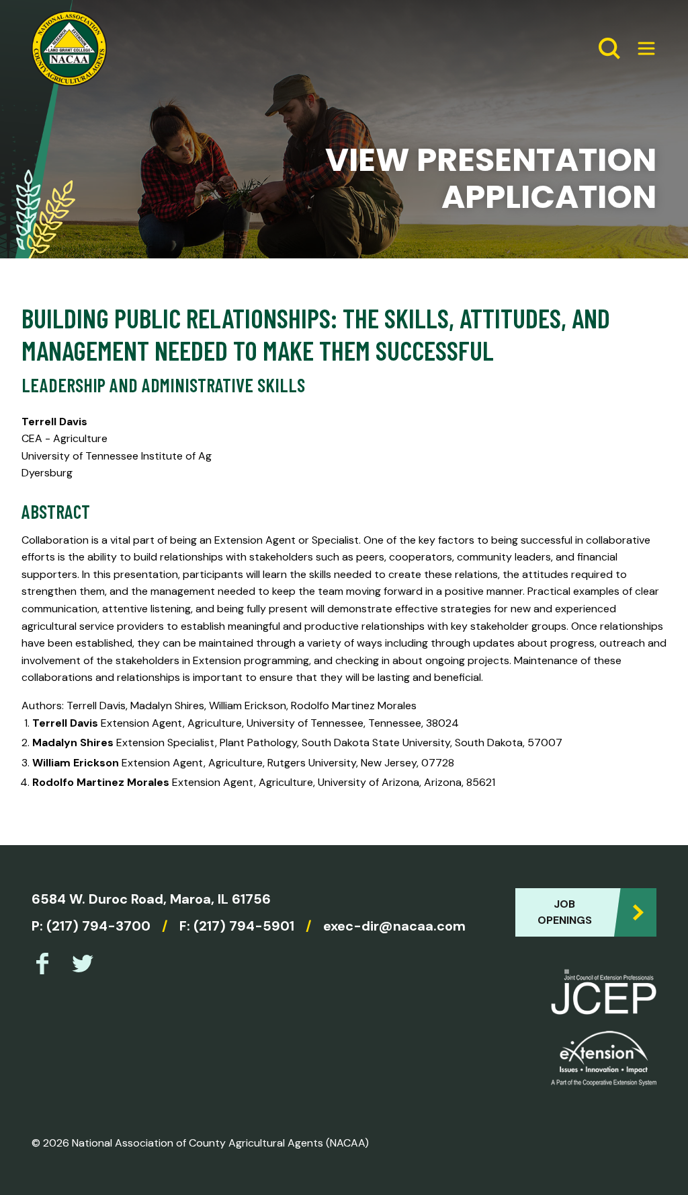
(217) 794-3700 (98, 926)
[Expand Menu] (641, 48)
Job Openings (565, 912)
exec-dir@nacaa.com (394, 926)
